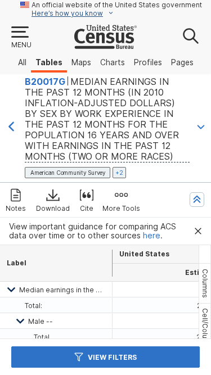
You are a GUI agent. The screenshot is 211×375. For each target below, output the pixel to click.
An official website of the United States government (117, 5)
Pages (182, 62)
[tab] (204, 283)
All (22, 62)
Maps (81, 62)
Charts (112, 62)
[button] (20, 37)
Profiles (148, 62)
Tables (48, 62)
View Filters (112, 357)
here (151, 235)
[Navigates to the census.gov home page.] (105, 44)
